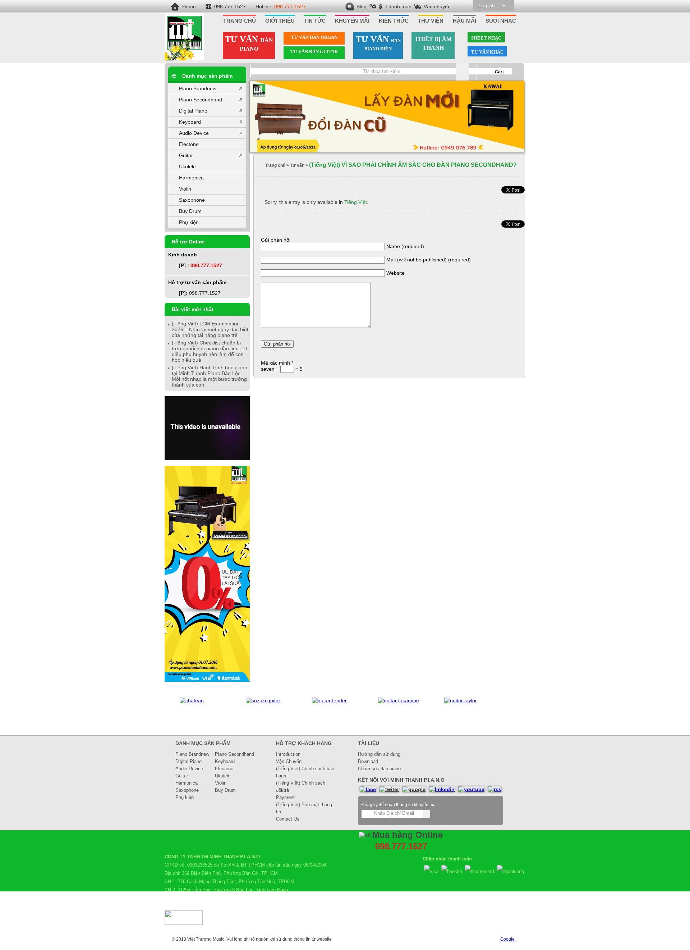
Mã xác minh (277, 363)
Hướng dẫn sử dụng (379, 754)
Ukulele (187, 166)
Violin (185, 189)
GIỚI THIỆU (280, 21)
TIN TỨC (315, 21)
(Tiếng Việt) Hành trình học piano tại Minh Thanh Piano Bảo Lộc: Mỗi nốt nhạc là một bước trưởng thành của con (209, 376)
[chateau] (192, 700)
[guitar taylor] (460, 700)
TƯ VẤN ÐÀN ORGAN (314, 37)
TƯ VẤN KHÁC (487, 52)
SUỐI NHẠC (501, 21)
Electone (189, 144)
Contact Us (287, 819)
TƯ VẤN (249, 43)
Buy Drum (190, 211)
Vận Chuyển (289, 761)
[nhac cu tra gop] (207, 680)
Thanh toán (398, 6)
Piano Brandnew (197, 88)
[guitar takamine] (398, 700)
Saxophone (192, 200)
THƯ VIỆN (430, 21)
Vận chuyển (437, 6)
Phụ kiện (189, 222)
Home (189, 6)
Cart (499, 71)
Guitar (186, 155)
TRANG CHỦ (239, 21)
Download (368, 761)
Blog (361, 6)
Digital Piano (193, 111)
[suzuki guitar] (263, 700)
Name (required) (405, 246)
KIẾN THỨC (394, 21)
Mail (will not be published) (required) (428, 259)
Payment (285, 797)
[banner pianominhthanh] (387, 117)
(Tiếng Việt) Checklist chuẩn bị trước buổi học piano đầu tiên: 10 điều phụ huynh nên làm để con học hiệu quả (209, 351)
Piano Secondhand (200, 99)
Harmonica (191, 178)
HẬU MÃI (464, 21)
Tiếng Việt (355, 202)
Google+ (508, 939)
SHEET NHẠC (486, 38)
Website (395, 273)
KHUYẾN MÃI (352, 21)
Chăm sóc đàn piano (379, 768)
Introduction (288, 754)
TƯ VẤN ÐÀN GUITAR (314, 51)
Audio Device (194, 133)
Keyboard (190, 122)
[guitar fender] (329, 700)
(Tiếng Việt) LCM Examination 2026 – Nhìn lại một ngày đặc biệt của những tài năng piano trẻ (210, 329)
